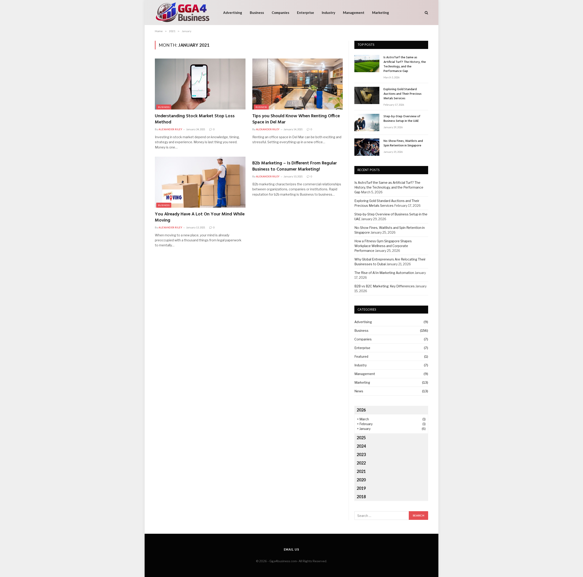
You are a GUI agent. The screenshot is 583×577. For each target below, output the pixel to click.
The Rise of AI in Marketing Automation (384, 273)
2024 (361, 446)
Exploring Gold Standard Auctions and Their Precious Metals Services (403, 94)
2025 (361, 437)
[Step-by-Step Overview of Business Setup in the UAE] (366, 122)
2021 (361, 471)
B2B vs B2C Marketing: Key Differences (384, 286)
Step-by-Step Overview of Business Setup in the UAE (402, 118)
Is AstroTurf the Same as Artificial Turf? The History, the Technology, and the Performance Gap (405, 64)
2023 (361, 454)
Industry (328, 12)
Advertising (232, 12)
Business (257, 12)
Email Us (291, 549)
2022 (361, 462)
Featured (361, 356)
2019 (361, 488)
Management (353, 12)
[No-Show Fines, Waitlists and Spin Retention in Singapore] (366, 147)
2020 (361, 479)
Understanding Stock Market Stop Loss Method (195, 119)
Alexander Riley (170, 129)
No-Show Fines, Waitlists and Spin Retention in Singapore (403, 143)
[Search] (426, 13)
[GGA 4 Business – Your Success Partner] (183, 12)
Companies (280, 12)
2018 (361, 496)
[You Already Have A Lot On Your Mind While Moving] (200, 182)
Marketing (380, 12)
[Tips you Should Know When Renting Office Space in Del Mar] (297, 84)
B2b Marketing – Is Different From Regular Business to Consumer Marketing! (294, 166)
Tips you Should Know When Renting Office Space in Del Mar (296, 119)
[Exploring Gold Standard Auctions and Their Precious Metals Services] (366, 95)
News (358, 391)
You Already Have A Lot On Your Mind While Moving (200, 217)
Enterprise (305, 12)
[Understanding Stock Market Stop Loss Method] (200, 84)
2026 (361, 409)
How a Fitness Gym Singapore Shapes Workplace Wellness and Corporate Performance (383, 246)
